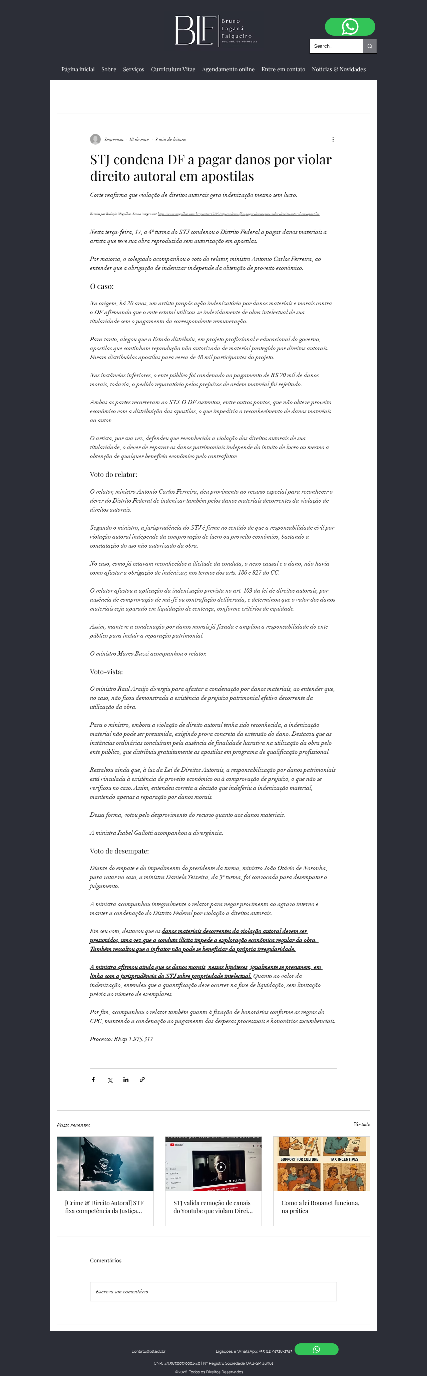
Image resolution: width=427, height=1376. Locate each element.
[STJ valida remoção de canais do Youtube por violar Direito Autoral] (213, 1164)
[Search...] (370, 46)
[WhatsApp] (350, 27)
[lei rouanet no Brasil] (322, 1164)
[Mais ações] (333, 139)
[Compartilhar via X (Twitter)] (109, 1079)
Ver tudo (362, 1124)
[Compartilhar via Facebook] (93, 1079)
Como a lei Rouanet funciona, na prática (321, 1207)
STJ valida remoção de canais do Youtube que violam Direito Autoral (213, 1207)
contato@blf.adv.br (148, 1351)
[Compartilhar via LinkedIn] (126, 1079)
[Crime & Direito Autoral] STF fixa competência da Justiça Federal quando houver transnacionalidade (104, 1207)
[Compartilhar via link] (142, 1079)
